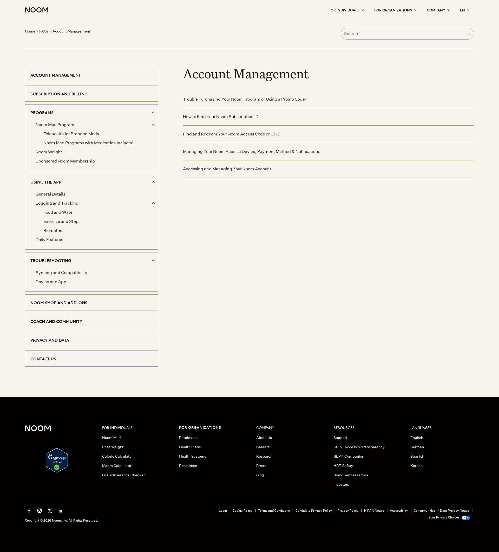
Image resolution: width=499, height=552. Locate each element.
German (417, 447)
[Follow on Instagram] (39, 510)
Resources (188, 465)
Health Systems (192, 456)
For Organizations (393, 9)
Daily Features (49, 239)
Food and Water (58, 212)
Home (30, 31)
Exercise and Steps (62, 221)
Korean (416, 465)
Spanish (417, 456)
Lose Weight (112, 447)
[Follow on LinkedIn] (60, 510)
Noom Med (111, 437)
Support (340, 437)
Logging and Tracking (57, 203)
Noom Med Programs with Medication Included (88, 142)
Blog (260, 475)
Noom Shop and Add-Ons (58, 302)
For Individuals (344, 9)
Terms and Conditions (274, 510)
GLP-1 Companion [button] (348, 456)
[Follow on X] (50, 510)
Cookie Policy (242, 510)
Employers (188, 437)
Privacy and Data (49, 340)
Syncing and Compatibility (61, 272)
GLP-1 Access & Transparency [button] (359, 447)
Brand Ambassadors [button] (350, 475)
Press (261, 465)
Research (264, 456)
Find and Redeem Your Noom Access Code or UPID (231, 134)
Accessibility (399, 510)
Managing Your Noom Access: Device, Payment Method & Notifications (251, 151)
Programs (42, 112)
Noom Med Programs (56, 124)
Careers (263, 447)
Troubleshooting (50, 260)
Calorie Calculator (117, 456)
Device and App (51, 281)
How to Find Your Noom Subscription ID (221, 116)
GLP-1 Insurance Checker (123, 475)
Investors (341, 484)
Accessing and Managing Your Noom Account (227, 168)
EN (462, 9)
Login (223, 510)
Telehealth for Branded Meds (71, 133)
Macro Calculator (116, 465)
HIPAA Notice (374, 510)
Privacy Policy (348, 510)
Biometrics (53, 230)
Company (436, 9)
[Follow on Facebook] (29, 510)
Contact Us (43, 358)
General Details (50, 194)
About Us (264, 437)
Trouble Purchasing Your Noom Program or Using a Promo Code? (245, 99)
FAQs (44, 31)
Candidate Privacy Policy (314, 510)
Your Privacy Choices (444, 517)
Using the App (45, 182)
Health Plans (190, 447)
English (416, 437)
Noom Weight (49, 152)
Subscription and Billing (59, 93)
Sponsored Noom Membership (65, 161)
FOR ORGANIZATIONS (200, 427)
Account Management (55, 75)
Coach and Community (56, 321)
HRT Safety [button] (343, 465)
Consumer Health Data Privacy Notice (441, 510)
